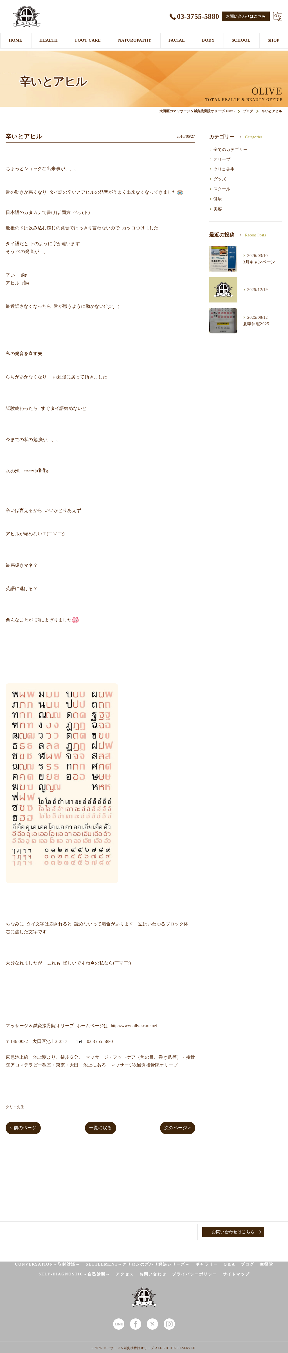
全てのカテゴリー (230, 149)
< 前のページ (23, 1127)
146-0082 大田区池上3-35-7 (39, 1041)
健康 (217, 198)
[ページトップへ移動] (278, 1231)
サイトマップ (236, 1274)
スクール (222, 189)
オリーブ (222, 159)
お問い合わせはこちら (246, 16)
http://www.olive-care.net (134, 1025)
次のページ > (177, 1127)
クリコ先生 (15, 1107)
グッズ (219, 179)
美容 (217, 209)
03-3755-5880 (100, 1041)
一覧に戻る (100, 1127)
